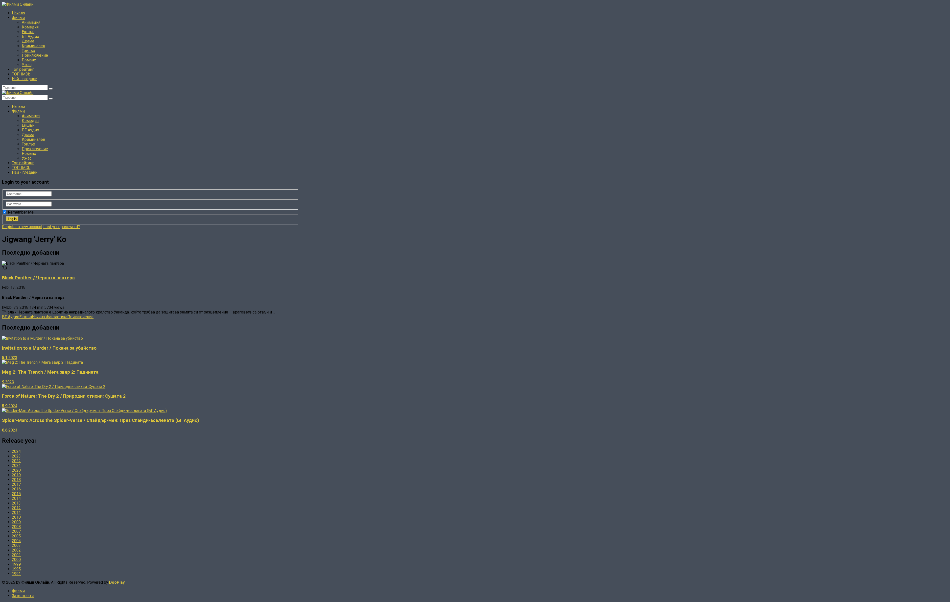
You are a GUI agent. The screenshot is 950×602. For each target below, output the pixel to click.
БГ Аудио (30, 36)
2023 (16, 456)
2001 (16, 555)
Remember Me (20, 212)
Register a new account (22, 226)
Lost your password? (61, 226)
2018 (16, 479)
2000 (16, 559)
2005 (16, 536)
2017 (16, 484)
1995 (16, 569)
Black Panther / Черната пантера (38, 278)
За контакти (23, 595)
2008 (16, 526)
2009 (16, 522)
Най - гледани (24, 78)
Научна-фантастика (49, 316)
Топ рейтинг (23, 69)
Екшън (28, 31)
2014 (16, 498)
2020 (16, 470)
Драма (28, 41)
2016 (16, 489)
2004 (16, 540)
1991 (16, 573)
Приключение (35, 55)
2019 (16, 475)
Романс (29, 60)
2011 (16, 512)
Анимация (31, 22)
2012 (16, 508)
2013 (16, 503)
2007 (16, 531)
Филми (18, 17)
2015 (16, 493)
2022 (16, 460)
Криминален (33, 46)
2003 (16, 545)
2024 (16, 451)
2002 (16, 550)
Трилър (28, 50)
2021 (16, 465)
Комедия (30, 27)
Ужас (26, 64)
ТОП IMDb (21, 74)
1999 (16, 564)
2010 (16, 517)
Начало (18, 13)
